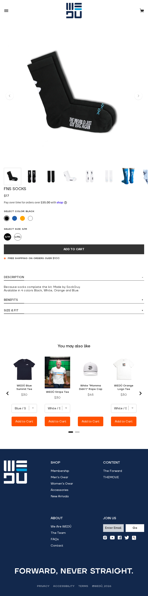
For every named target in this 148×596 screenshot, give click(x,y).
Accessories (59, 490)
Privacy (43, 586)
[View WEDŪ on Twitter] (127, 538)
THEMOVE (111, 477)
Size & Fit (73, 310)
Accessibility (63, 586)
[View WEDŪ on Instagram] (105, 538)
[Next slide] (140, 393)
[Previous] (9, 96)
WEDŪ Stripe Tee (57, 392)
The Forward (112, 471)
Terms (83, 586)
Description (73, 277)
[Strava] (134, 538)
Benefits (73, 300)
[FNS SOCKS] (12, 176)
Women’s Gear (62, 484)
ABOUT (57, 518)
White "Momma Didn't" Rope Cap (90, 387)
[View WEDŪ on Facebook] (120, 538)
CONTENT (111, 463)
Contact (57, 546)
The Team (58, 533)
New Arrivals (60, 496)
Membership (60, 471)
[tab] (70, 432)
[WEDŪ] (74, 10)
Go (135, 528)
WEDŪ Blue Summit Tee (24, 387)
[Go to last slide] (8, 393)
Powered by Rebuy (74, 437)
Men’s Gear (59, 477)
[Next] (138, 96)
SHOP (55, 463)
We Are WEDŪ (61, 526)
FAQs (55, 539)
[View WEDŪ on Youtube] (112, 538)
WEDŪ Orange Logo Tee (123, 387)
